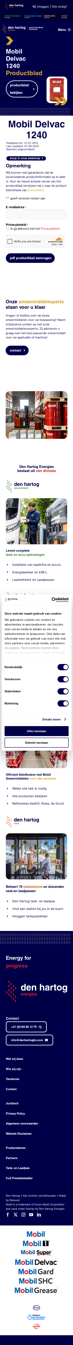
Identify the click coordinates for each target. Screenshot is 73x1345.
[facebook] (8, 1215)
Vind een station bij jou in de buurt (37, 909)
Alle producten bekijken (29, 796)
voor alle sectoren (43, 778)
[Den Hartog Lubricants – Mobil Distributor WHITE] (22, 26)
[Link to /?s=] (34, 6)
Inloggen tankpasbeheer (30, 916)
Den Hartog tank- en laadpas (33, 901)
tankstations (33, 886)
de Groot (57, 803)
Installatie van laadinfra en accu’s (36, 565)
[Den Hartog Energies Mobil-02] (36, 392)
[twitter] (16, 1215)
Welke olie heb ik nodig (29, 788)
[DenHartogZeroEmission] (22, 482)
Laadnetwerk (21, 580)
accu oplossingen (31, 555)
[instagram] (23, 1215)
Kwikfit (35, 803)
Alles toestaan (36, 731)
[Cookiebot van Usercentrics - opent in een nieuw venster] (52, 599)
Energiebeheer (22, 572)
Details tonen (51, 719)
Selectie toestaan (36, 742)
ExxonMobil (36, 190)
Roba (45, 803)
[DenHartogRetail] (22, 817)
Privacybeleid (50, 228)
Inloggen (43, 6)
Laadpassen (45, 580)
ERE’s (43, 572)
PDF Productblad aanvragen (30, 258)
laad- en (12, 555)
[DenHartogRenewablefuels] (22, 594)
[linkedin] (39, 1215)
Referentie (19, 803)
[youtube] (31, 1215)
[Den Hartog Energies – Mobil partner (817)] (36, 835)
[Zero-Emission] (36, 500)
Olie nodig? (59, 6)
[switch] (63, 679)
